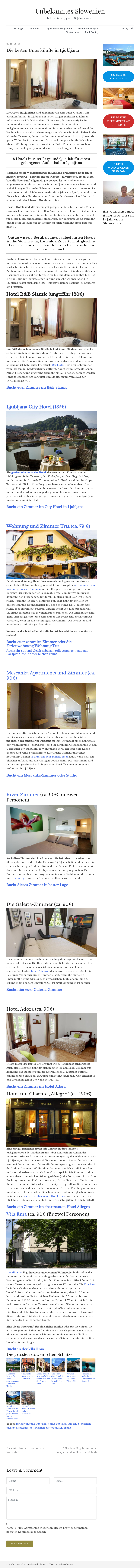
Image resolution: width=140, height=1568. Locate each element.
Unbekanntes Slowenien (70, 11)
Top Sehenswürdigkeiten (58, 28)
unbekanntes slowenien (30, 1427)
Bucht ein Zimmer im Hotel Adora (36, 1086)
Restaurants (72, 32)
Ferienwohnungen (88, 28)
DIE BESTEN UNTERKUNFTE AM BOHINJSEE (118, 121)
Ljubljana (34, 28)
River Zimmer (22, 794)
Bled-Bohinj (91, 32)
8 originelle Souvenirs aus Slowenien (27, 1376)
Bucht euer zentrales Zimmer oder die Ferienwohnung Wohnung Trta (39, 644)
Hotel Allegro (18, 878)
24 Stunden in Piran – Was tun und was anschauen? (28, 1410)
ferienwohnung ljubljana (31, 1423)
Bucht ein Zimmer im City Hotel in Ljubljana (45, 507)
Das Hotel (58, 365)
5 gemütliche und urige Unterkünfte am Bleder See (88, 1377)
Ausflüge (18, 28)
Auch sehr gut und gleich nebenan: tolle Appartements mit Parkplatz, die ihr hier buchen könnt (47, 652)
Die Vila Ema (14, 1272)
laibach (72, 1423)
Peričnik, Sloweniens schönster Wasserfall (71, 1377)
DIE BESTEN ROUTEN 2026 (118, 76)
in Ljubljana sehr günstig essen (49, 756)
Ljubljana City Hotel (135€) (36, 407)
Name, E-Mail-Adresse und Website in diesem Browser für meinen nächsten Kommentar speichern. (47, 1529)
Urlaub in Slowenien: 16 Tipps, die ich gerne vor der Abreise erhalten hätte (12, 1412)
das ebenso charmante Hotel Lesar (44, 1196)
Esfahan (50, 1564)
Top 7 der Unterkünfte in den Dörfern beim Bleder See (58, 1379)
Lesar (34, 971)
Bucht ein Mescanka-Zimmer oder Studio (41, 775)
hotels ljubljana (57, 1423)
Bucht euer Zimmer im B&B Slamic (36, 387)
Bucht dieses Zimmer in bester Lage (37, 885)
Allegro (43, 971)
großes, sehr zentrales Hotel (28, 472)
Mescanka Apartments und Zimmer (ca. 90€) (50, 675)
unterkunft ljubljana (58, 1427)
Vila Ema (16, 1214)
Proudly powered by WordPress (21, 1564)
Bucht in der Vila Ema (25, 1349)
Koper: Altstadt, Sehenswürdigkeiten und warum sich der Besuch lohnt (43, 1379)
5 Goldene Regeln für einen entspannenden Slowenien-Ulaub (12, 1380)
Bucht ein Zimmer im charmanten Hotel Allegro (48, 1207)
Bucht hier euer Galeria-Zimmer (34, 990)
